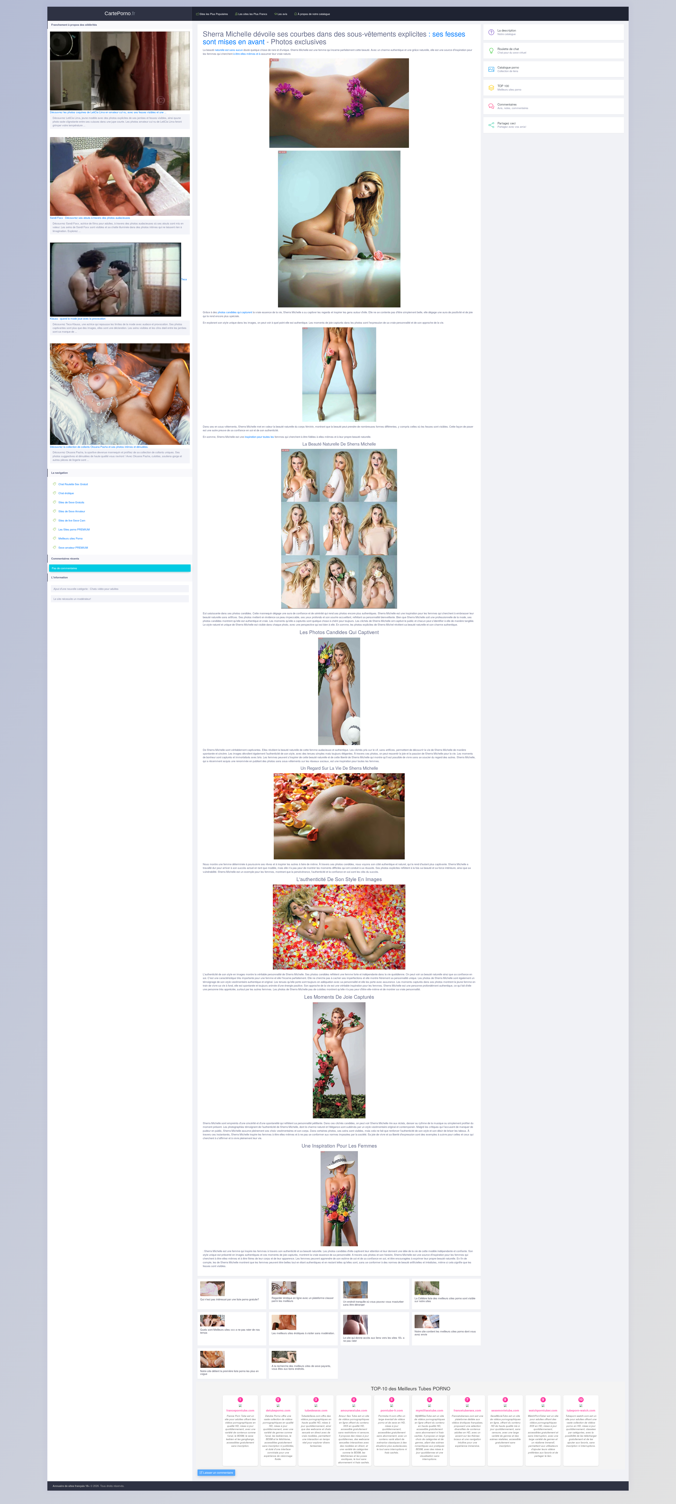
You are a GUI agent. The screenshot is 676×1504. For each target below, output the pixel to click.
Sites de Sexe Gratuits (71, 502)
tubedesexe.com (316, 1410)
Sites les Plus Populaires (213, 14)
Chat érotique (66, 493)
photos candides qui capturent (235, 312)
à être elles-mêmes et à (246, 53)
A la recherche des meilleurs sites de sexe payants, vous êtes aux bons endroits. (301, 1367)
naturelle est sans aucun (229, 50)
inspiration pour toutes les (259, 436)
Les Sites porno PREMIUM (74, 529)
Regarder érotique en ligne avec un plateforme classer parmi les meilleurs (303, 1299)
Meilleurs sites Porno (70, 538)
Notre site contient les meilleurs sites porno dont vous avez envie (445, 1332)
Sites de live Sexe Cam (71, 520)
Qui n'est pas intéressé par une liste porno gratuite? (229, 1299)
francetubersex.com (467, 1410)
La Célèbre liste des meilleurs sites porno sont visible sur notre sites (445, 1299)
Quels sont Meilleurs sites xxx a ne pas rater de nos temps (230, 1331)
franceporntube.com (240, 1410)
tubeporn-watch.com (581, 1410)
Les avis (282, 14)
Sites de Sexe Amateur (71, 511)
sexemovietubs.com (505, 1410)
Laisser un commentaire (217, 1473)
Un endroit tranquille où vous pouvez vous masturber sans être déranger (373, 1303)
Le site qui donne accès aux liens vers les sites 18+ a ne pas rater (373, 1339)
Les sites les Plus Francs (252, 14)
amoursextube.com (354, 1410)
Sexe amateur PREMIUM (73, 547)
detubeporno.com (278, 1410)
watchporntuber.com (543, 1410)
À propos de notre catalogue (313, 14)
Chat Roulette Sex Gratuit (73, 484)
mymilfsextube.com (429, 1410)
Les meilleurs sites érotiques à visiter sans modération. (303, 1333)
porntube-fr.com (392, 1410)
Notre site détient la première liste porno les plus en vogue (229, 1372)
